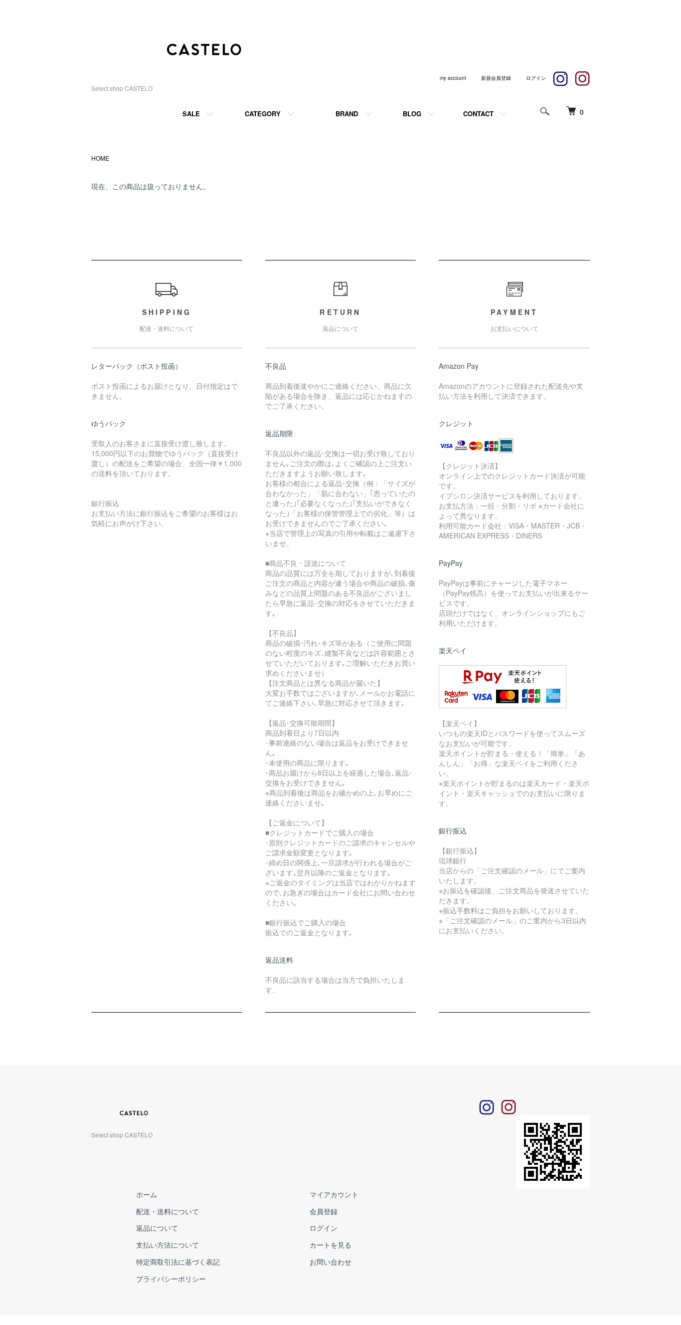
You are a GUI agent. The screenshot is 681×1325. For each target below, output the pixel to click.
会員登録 (324, 1211)
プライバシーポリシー (171, 1279)
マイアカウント (334, 1194)
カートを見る (330, 1245)
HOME (100, 158)
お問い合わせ (330, 1262)
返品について (157, 1228)
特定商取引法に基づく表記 (178, 1262)
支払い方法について (167, 1245)
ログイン (324, 1228)
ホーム (146, 1194)
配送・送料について (167, 1211)
